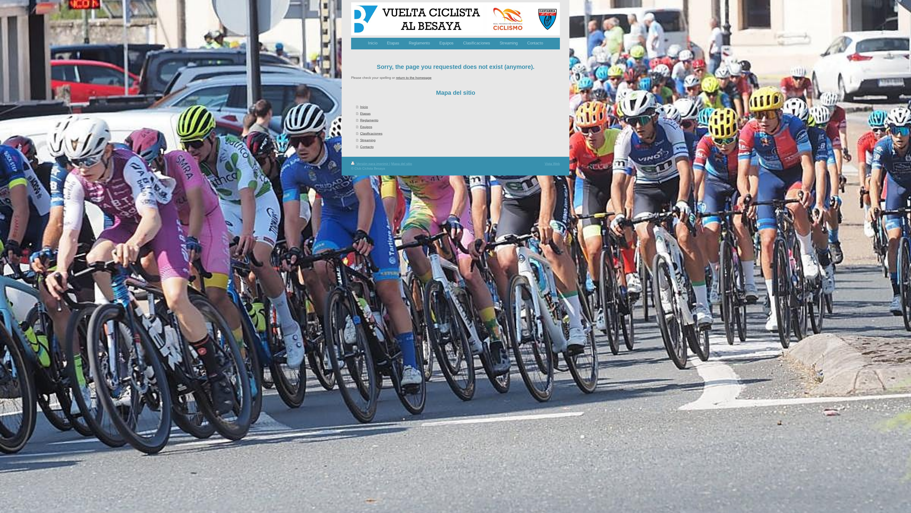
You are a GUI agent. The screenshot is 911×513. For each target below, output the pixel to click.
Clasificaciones (371, 133)
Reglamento (369, 120)
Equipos (366, 127)
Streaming (368, 140)
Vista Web (552, 164)
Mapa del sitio (401, 164)
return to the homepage (414, 78)
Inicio (364, 107)
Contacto (367, 147)
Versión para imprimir (372, 164)
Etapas (365, 113)
